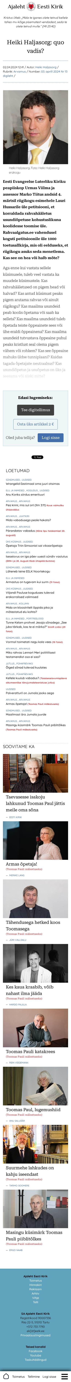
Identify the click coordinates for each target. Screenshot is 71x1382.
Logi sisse (49, 1376)
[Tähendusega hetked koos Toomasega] (35, 917)
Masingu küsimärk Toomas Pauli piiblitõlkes (36, 725)
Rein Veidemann (18, 1062)
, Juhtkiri (23, 516)
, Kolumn (23, 603)
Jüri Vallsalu (17, 939)
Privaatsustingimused (35, 1335)
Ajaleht (16, 6)
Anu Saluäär (17, 1120)
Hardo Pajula (18, 1004)
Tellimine (34, 1376)
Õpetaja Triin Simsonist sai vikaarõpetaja (34, 545)
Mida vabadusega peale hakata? (28, 520)
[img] (64, 1376)
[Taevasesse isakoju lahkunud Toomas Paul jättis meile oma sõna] (35, 791)
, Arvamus (24, 501)
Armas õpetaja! (16, 704)
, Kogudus (31, 490)
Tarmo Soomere (19, 1185)
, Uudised (26, 479)
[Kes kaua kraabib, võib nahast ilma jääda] (35, 981)
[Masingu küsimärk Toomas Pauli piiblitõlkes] (35, 1227)
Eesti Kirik (50, 6)
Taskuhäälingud (35, 1359)
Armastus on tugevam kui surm (27, 582)
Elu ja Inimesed (15, 490)
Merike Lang (16, 875)
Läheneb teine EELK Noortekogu (28, 571)
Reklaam (35, 1289)
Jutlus (10, 663)
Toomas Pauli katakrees (30, 1051)
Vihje (35, 1298)
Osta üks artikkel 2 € (35, 424)
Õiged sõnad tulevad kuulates (26, 667)
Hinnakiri (35, 1285)
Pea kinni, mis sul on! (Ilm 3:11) (26, 505)
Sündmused (13, 479)
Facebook (35, 1351)
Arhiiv (35, 1293)
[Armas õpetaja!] (35, 859)
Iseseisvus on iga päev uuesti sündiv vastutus (37, 556)
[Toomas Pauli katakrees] (35, 1046)
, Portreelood (34, 618)
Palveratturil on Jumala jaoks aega (30, 693)
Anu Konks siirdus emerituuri (25, 494)
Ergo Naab (15, 1250)
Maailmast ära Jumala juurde (26, 714)
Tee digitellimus (35, 410)
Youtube (35, 1355)
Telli (35, 1302)
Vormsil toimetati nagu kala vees (29, 642)
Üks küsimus (14, 541)
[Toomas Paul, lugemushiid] (35, 1104)
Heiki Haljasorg (45, 67)
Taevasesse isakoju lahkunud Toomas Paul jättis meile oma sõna (35, 803)
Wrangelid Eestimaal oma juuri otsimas (33, 483)
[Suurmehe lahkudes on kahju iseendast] (35, 1162)
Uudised (10, 689)
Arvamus (19, 71)
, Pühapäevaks (24, 663)
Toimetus (35, 1280)
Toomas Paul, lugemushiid (33, 1109)
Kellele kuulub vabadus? (23, 678)
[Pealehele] (31, 10)
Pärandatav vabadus (21, 530)
